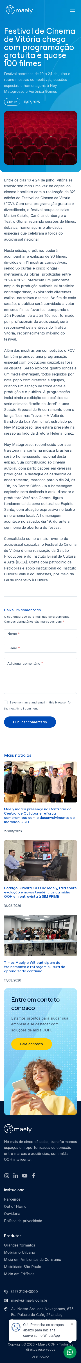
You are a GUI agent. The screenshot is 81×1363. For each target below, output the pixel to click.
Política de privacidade (23, 1221)
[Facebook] (33, 1175)
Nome (13, 634)
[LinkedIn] (15, 1175)
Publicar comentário (30, 722)
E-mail (13, 648)
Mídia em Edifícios (19, 1274)
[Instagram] (6, 1175)
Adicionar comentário (25, 663)
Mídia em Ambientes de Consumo (32, 1259)
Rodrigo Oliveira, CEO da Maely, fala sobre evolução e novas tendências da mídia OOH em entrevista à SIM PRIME (40, 892)
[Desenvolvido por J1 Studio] (40, 1358)
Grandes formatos (19, 1245)
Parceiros (12, 1199)
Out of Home (15, 1206)
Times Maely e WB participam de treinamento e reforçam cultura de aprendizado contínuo (34, 966)
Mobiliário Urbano (19, 1252)
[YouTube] (24, 1175)
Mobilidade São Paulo (22, 1266)
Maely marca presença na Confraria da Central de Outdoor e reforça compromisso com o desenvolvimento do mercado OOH (39, 815)
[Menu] (72, 10)
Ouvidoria (12, 1213)
